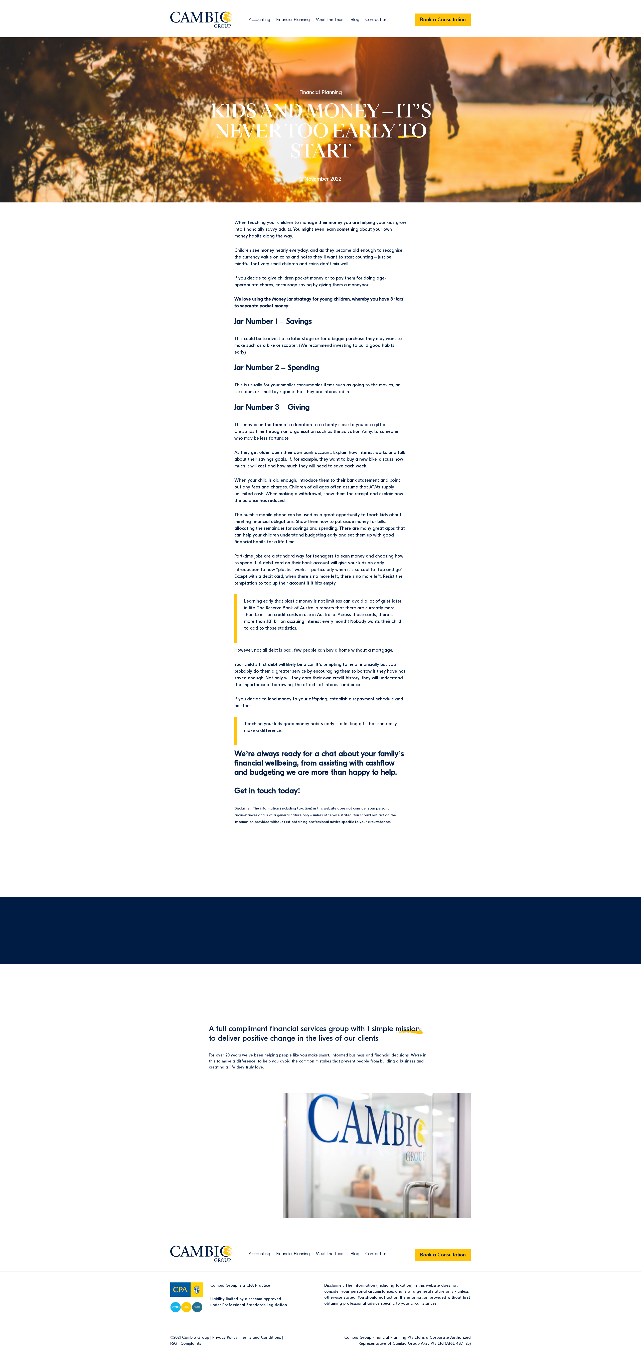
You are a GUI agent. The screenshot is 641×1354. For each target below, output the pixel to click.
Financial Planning (293, 19)
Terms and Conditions (261, 1337)
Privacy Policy (224, 1337)
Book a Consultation (443, 20)
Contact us (376, 19)
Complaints (191, 1343)
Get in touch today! (267, 790)
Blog (355, 19)
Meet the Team (330, 19)
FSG (173, 1343)
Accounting (259, 19)
